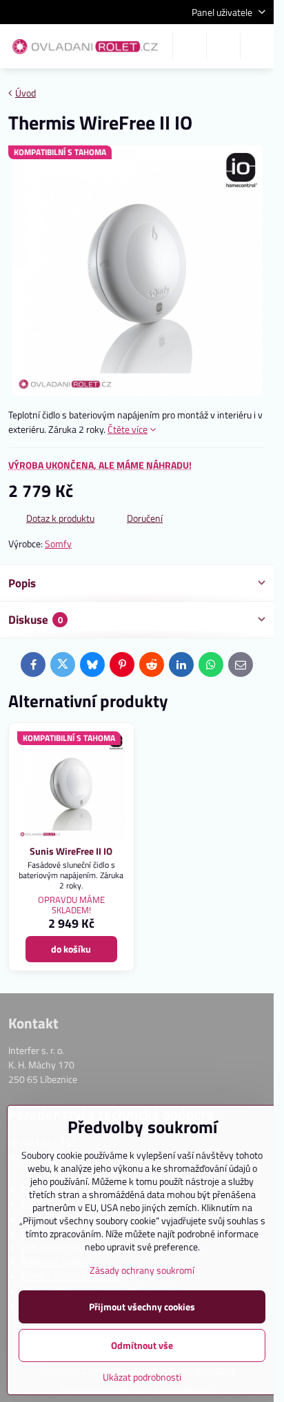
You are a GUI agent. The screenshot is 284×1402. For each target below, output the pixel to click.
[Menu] (257, 46)
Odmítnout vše (142, 1345)
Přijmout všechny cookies (142, 1306)
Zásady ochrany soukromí (142, 1270)
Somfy (58, 543)
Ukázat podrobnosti (142, 1376)
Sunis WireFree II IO (71, 851)
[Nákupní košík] (223, 46)
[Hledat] (189, 46)
